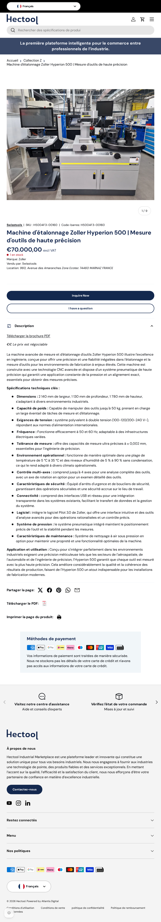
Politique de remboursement (128, 908)
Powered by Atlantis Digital (43, 901)
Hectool (21, 901)
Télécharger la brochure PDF (28, 336)
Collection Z (32, 60)
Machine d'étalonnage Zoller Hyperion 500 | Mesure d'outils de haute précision (67, 64)
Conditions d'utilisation (20, 908)
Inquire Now (80, 295)
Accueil (12, 60)
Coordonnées (15, 911)
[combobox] (80, 30)
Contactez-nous (24, 789)
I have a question (81, 308)
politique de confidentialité (88, 908)
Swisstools (14, 225)
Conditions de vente (53, 908)
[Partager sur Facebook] (49, 590)
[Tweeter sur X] (40, 590)
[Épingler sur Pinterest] (58, 590)
